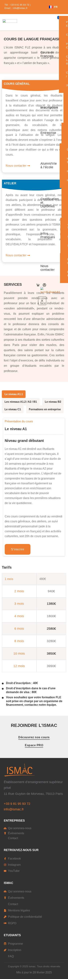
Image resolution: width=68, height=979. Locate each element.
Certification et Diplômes (49, 202)
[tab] (14, 394)
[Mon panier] (38, 285)
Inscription (49, 107)
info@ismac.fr (20, 8)
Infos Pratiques (47, 235)
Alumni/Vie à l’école (48, 165)
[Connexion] (44, 285)
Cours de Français (47, 54)
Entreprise (48, 133)
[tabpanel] (34, 561)
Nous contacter (47, 267)
